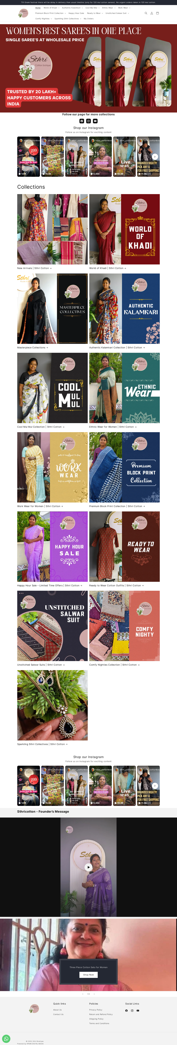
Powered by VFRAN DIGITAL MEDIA (30, 1044)
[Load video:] (88, 867)
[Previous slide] (83, 994)
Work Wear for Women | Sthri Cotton (38, 506)
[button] (51, 7)
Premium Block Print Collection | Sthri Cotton (115, 506)
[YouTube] (95, 121)
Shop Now (88, 974)
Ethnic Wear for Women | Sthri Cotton (111, 426)
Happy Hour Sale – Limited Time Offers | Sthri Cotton (48, 585)
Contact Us (58, 1014)
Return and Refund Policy (101, 1014)
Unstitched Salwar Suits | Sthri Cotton (39, 664)
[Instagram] (88, 121)
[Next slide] (94, 994)
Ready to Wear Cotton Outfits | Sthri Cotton (115, 585)
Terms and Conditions (99, 1023)
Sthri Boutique (38, 1041)
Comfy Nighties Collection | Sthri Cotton (113, 664)
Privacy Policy (95, 1010)
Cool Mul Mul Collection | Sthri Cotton (39, 426)
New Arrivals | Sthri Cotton (33, 268)
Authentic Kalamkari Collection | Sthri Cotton (115, 347)
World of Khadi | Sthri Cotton (106, 268)
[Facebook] (81, 121)
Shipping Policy (96, 1019)
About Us (57, 1010)
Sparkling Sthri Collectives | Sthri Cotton (41, 744)
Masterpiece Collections (31, 347)
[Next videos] (155, 157)
